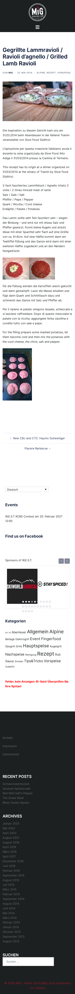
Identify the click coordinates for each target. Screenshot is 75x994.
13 (29, 606)
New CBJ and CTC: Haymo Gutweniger (39, 438)
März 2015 (10, 889)
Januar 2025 (11, 823)
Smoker (19, 661)
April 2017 (9, 856)
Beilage (10, 639)
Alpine (41, 72)
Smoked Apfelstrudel (16, 788)
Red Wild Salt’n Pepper (18, 793)
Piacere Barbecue (36, 448)
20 (50, 606)
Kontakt (8, 737)
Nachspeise (14, 654)
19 (47, 606)
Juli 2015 (8, 884)
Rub (58, 654)
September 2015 (13, 875)
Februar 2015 (11, 894)
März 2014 (10, 918)
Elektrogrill (22, 639)
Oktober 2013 (12, 932)
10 (50, 602)
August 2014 (11, 903)
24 (32, 611)
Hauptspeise (36, 645)
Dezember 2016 (13, 861)
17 (41, 606)
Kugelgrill (56, 646)
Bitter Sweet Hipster (16, 802)
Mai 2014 (9, 913)
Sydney (40, 988)
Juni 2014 (9, 908)
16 (38, 606)
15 (35, 606)
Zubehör (9, 666)
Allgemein (37, 632)
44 (6, 633)
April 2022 (10, 833)
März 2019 (10, 851)
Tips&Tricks (33, 661)
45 (10, 633)
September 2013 (13, 936)
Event (35, 638)
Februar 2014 (11, 922)
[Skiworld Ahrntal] (22, 584)
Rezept (51, 72)
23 (29, 611)
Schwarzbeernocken (16, 784)
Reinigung (30, 654)
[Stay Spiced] (53, 584)
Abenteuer (19, 632)
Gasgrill (10, 646)
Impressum (10, 746)
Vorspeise (64, 72)
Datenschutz (11, 754)
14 (32, 606)
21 (23, 611)
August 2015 (11, 880)
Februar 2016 (11, 870)
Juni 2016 (9, 866)
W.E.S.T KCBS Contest (19, 516)
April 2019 (9, 847)
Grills (19, 646)
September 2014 (13, 899)
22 (26, 611)
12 (26, 606)
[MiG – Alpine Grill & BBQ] (37, 12)
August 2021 (11, 837)
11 (23, 606)
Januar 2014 (11, 927)
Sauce (9, 661)
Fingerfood (51, 638)
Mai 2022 (9, 828)
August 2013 (11, 941)
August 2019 (11, 842)
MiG (11, 72)
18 (44, 606)
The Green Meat (13, 798)
